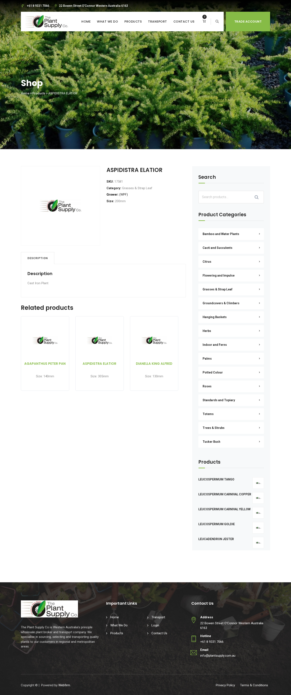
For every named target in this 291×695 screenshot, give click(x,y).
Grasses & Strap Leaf (137, 188)
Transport (157, 21)
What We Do (107, 21)
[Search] (217, 21)
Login (155, 625)
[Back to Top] (282, 688)
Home (86, 21)
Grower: (112, 194)
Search (207, 177)
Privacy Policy (225, 685)
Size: (110, 201)
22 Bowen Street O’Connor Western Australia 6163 (93, 5)
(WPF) (123, 194)
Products (133, 21)
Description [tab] (37, 258)
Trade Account (248, 21)
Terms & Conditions (254, 685)
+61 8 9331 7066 (38, 5)
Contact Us (183, 21)
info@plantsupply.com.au (217, 656)
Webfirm (64, 685)
